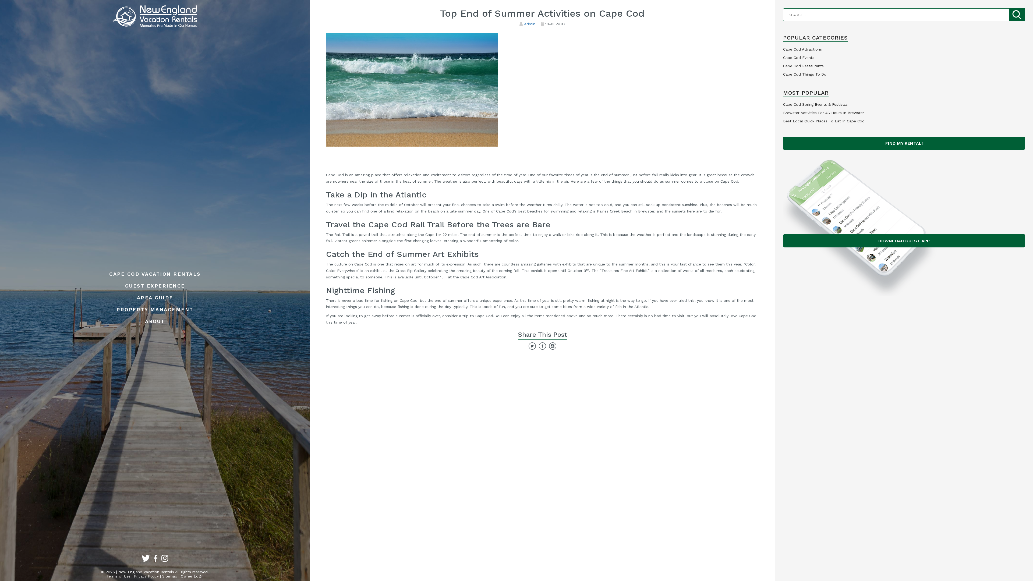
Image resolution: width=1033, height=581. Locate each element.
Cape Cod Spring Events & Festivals (815, 104)
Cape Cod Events (798, 57)
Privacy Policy (146, 576)
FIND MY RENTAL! (904, 143)
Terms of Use (118, 576)
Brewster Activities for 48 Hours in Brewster (823, 113)
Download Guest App (904, 240)
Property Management (154, 309)
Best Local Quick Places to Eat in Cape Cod (824, 121)
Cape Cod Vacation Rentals (155, 274)
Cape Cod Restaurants (803, 66)
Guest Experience (155, 286)
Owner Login (192, 576)
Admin (529, 24)
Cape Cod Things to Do (804, 74)
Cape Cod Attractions (802, 49)
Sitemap (169, 576)
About (155, 321)
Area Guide (155, 297)
